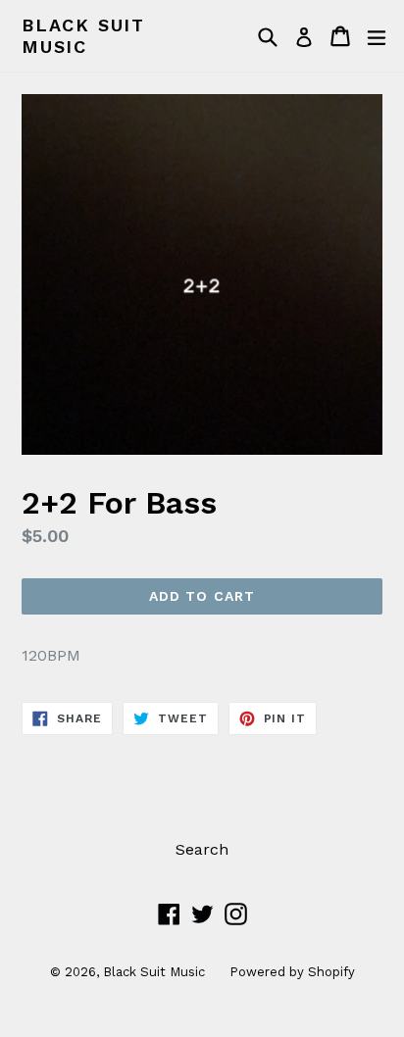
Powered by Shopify (292, 971)
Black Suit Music (83, 36)
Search (202, 849)
